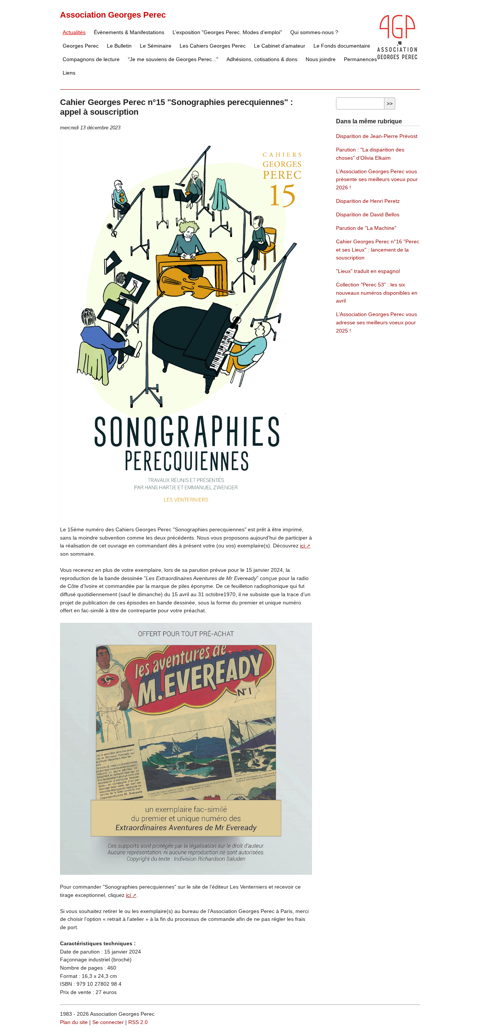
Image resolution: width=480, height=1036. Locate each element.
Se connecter (108, 1022)
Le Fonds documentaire (342, 46)
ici (302, 546)
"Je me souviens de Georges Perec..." (173, 59)
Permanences (360, 59)
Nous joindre (321, 59)
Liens (69, 73)
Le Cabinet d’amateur (279, 46)
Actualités (74, 32)
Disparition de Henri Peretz (368, 201)
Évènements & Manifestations (129, 32)
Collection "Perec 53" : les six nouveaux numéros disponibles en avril (376, 293)
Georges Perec (81, 46)
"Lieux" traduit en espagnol (368, 271)
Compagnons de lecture (91, 59)
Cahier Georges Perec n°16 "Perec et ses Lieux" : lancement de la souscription (377, 249)
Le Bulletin (119, 46)
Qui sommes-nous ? (314, 32)
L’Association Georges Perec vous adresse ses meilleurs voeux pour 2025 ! (376, 322)
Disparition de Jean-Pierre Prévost (376, 136)
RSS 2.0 (138, 1022)
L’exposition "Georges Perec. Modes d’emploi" (227, 32)
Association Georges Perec (113, 14)
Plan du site (74, 1022)
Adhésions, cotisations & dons (261, 59)
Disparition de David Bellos (367, 214)
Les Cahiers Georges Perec (213, 46)
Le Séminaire (155, 46)
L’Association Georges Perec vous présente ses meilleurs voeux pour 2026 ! (377, 179)
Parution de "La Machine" (366, 228)
